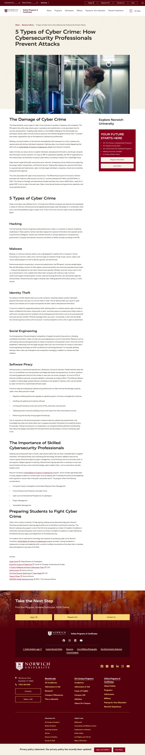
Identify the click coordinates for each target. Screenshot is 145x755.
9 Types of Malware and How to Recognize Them (26, 567)
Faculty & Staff (50, 741)
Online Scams (14, 570)
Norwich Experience (115, 11)
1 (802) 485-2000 (24, 684)
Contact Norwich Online (54, 649)
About (49, 11)
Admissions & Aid (52, 687)
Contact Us (120, 3)
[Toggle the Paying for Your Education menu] (95, 13)
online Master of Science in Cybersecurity (33, 147)
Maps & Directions (80, 741)
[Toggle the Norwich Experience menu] (117, 13)
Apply (90, 3)
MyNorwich (78, 722)
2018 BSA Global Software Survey (21, 579)
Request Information (117, 160)
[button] (103, 750)
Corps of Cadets (81, 691)
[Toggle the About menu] (48, 13)
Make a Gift (28, 699)
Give (133, 3)
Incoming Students (51, 730)
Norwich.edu (50, 678)
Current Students (73, 653)
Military (79, 11)
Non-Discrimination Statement (111, 649)
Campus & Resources (54, 695)
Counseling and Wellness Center (85, 726)
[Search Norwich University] (142, 2)
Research (49, 691)
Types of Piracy (14, 576)
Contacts (28, 691)
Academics (79, 682)
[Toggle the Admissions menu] (69, 13)
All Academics (51, 682)
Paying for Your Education (95, 11)
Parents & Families (51, 737)
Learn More (117, 166)
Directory (44, 3)
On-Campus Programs (84, 678)
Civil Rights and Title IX (82, 737)
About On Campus (82, 703)
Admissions (69, 11)
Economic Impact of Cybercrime (20, 564)
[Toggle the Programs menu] (58, 13)
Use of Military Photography (87, 649)
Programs (58, 11)
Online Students (50, 726)
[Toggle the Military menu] (80, 13)
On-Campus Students (52, 722)
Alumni (47, 733)
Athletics (78, 699)
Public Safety (78, 733)
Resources (69, 649)
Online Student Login (32, 649)
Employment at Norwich (82, 730)
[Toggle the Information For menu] (19, 2)
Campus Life (79, 695)
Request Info (105, 3)
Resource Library (28, 25)
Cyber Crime (13, 561)
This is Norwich (51, 699)
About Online (110, 686)
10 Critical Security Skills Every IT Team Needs (25, 573)
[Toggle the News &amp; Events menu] (36, 2)
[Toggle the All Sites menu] (134, 11)
